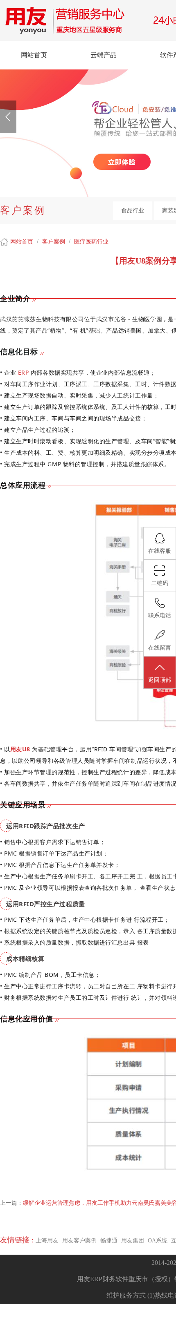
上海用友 (47, 1241)
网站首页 (34, 54)
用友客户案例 (79, 1241)
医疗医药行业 (91, 242)
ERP (23, 372)
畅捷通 (108, 1241)
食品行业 (132, 211)
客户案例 (54, 242)
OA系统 (157, 1241)
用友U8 (20, 749)
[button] (8, 117)
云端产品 (103, 54)
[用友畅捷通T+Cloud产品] (122, 162)
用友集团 (132, 1241)
